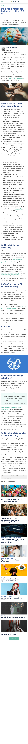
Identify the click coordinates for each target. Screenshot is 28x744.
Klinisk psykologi (5, 632)
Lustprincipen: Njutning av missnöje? (13, 617)
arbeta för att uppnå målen (15, 78)
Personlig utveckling (6, 596)
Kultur (2, 5)
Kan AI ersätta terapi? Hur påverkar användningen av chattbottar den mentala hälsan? (13, 541)
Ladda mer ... (14, 638)
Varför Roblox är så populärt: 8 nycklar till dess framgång (11, 500)
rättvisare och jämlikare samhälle (10, 273)
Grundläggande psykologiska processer (11, 537)
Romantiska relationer (7, 558)
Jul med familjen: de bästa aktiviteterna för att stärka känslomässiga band (10, 520)
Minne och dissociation (8, 634)
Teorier (3, 577)
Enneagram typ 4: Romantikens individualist (11, 599)
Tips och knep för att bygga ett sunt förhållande (13, 561)
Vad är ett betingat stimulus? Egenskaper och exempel (10, 580)
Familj (2, 516)
